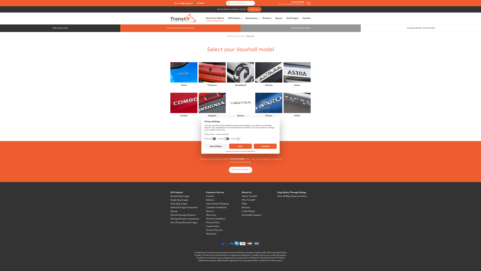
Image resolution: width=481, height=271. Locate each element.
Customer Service (215, 193)
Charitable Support (252, 215)
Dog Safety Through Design (291, 193)
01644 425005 (297, 2)
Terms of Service (214, 230)
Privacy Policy (213, 223)
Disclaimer (211, 234)
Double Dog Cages (179, 196)
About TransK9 (249, 196)
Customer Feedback (216, 208)
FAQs (244, 204)
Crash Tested (248, 211)
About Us (246, 193)
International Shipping (217, 204)
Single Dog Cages (179, 200)
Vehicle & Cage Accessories (184, 208)
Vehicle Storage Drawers (183, 215)
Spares (173, 211)
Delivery (210, 200)
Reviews (246, 208)
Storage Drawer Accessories (184, 219)
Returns (210, 211)
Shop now (254, 9)
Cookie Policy (212, 226)
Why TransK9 (248, 200)
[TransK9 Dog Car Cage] (183, 18)
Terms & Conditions (215, 219)
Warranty (211, 215)
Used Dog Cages (178, 204)
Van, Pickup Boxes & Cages (183, 223)
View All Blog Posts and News (292, 196)
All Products (176, 193)
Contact (210, 196)
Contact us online (240, 170)
